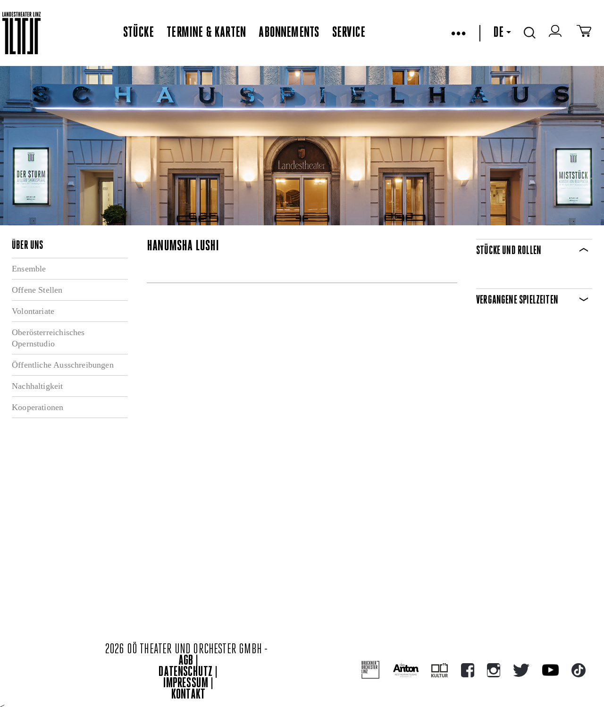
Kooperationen (37, 407)
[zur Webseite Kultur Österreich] (439, 670)
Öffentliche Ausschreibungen (63, 365)
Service (348, 33)
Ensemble (29, 268)
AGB (185, 661)
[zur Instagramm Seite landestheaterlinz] (493, 670)
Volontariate (33, 311)
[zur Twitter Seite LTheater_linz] (521, 670)
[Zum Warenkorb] (584, 33)
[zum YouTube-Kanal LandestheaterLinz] (550, 670)
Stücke (138, 33)
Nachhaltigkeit (37, 386)
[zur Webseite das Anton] (406, 670)
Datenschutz (185, 672)
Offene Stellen (37, 290)
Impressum (186, 683)
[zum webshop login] (556, 33)
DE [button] (498, 33)
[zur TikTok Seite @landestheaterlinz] (578, 670)
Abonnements (289, 33)
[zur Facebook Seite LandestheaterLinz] (467, 670)
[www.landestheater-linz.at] (21, 33)
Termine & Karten (206, 33)
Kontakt (188, 695)
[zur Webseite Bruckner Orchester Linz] (370, 670)
